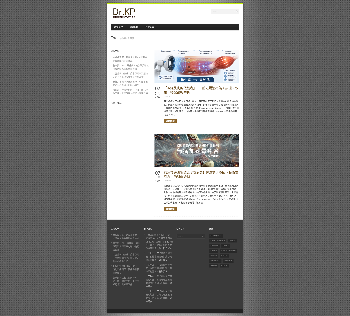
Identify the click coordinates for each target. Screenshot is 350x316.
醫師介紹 (134, 27)
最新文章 (149, 27)
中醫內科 (232, 241)
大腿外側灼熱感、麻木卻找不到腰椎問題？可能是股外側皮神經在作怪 (126, 258)
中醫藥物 (213, 251)
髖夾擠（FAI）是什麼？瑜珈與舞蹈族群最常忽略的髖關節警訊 (126, 246)
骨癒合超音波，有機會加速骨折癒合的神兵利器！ (159, 256)
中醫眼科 (225, 246)
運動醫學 (118, 27)
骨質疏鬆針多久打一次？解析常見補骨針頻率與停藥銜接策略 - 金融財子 (159, 238)
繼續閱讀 (170, 121)
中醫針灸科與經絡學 (228, 251)
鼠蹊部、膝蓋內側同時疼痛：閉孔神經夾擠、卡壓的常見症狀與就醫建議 (126, 281)
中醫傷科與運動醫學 (217, 241)
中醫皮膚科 (214, 246)
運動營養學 (228, 261)
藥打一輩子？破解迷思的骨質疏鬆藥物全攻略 (159, 245)
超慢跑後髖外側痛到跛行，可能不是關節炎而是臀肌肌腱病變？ (126, 269)
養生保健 (224, 266)
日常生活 (224, 256)
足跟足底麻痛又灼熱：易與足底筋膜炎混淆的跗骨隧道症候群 (159, 279)
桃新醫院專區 (215, 261)
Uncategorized (215, 236)
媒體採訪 (213, 256)
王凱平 (151, 253)
